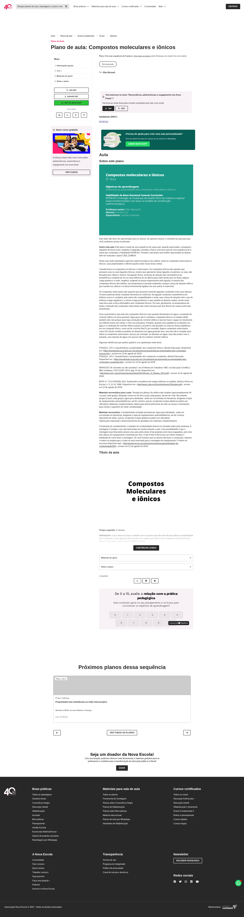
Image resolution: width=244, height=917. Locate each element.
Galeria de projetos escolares (45, 836)
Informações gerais (65, 66)
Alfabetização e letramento (185, 807)
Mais (161, 6)
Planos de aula (66, 36)
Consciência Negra (41, 803)
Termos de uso (109, 860)
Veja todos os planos (142, 56)
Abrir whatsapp (137, 144)
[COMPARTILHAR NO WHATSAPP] (137, 580)
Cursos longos (180, 823)
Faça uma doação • (41, 881)
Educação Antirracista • (183, 799)
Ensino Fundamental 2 (183, 811)
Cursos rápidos (180, 819)
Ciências (113, 36)
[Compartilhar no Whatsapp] (67, 115)
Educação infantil (40, 807)
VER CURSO (71, 172)
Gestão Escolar (39, 828)
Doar (122, 768)
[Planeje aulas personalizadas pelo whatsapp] (238, 883)
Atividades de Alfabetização (115, 823)
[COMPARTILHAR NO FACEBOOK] (146, 580)
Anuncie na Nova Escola (43, 889)
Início (53, 36)
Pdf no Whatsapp (73, 103)
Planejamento (38, 823)
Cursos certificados (130, 6)
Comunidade (150, 6)
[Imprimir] (59, 115)
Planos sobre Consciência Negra (118, 803)
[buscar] (66, 6)
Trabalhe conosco (40, 872)
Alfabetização (38, 811)
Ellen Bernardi (109, 72)
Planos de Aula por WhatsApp (117, 819)
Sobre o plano (63, 81)
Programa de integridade (114, 864)
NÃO (123, 108)
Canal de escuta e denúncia (115, 872)
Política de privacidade (113, 868)
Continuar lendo (146, 548)
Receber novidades (187, 861)
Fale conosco (38, 864)
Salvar (72, 90)
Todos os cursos (180, 795)
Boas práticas (80, 6)
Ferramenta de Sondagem (114, 799)
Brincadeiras (38, 819)
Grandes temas (39, 799)
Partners (36, 885)
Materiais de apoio (65, 76)
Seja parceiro (38, 876)
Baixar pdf (72, 96)
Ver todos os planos (122, 733)
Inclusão (36, 815)
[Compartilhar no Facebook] (76, 115)
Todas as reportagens (42, 795)
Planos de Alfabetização (114, 807)
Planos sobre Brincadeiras (115, 811)
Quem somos (38, 868)
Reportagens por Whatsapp (44, 840)
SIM (109, 108)
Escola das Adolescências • (44, 832)
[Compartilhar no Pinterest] (84, 115)
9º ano (102, 36)
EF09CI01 (103, 122)
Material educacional (112, 815)
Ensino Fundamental (86, 36)
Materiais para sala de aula (104, 6)
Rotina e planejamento (183, 815)
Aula (59, 71)
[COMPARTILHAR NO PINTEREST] (154, 580)
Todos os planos (110, 795)
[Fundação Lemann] (230, 907)
